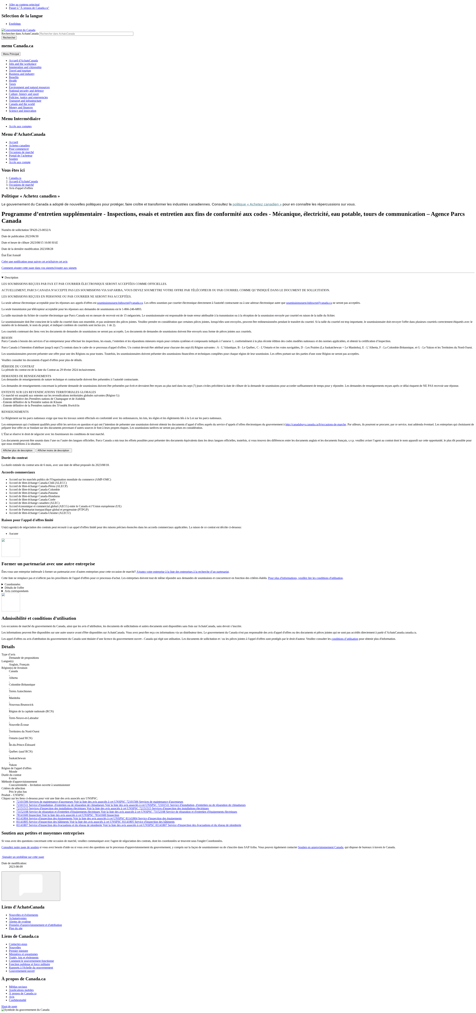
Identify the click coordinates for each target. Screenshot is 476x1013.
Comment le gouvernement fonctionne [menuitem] (31, 960)
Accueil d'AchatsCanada (23, 181)
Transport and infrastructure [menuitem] (25, 100)
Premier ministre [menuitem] (18, 950)
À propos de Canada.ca (22, 993)
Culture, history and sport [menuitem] (24, 94)
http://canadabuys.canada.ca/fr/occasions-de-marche (315, 424)
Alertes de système (20, 921)
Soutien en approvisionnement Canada (320, 847)
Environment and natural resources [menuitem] (29, 87)
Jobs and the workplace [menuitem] (22, 63)
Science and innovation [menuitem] (22, 110)
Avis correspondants (16, 591)
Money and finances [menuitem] (21, 107)
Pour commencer (19, 148)
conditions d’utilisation (345, 638)
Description (11, 277)
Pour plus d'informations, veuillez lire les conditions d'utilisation (305, 578)
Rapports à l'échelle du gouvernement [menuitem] (31, 967)
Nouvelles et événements (23, 914)
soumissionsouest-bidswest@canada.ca (120, 302)
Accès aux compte (19, 162)
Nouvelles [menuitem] (15, 947)
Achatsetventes (18, 918)
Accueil (13, 142)
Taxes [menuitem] (12, 84)
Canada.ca (15, 178)
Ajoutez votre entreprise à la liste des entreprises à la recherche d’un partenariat (182, 571)
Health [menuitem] (13, 80)
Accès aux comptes (20, 126)
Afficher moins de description (54, 450)
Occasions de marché (21, 152)
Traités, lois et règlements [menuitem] (23, 957)
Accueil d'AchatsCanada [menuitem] (23, 60)
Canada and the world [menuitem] (22, 104)
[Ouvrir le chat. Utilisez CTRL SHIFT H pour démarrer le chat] (30, 886)
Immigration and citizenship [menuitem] (25, 67)
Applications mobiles (21, 990)
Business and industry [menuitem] (22, 73)
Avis (11, 996)
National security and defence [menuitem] (26, 90)
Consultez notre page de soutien (20, 847)
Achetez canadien (19, 145)
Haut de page (9, 1006)
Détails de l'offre (14, 587)
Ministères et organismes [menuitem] (23, 954)
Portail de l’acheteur (20, 155)
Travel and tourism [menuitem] (20, 70)
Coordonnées (12, 584)
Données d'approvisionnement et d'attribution (35, 925)
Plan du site (15, 928)
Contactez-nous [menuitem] (18, 944)
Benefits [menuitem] (14, 77)
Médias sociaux (18, 986)
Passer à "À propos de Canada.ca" (29, 7)
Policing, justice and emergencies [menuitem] (28, 97)
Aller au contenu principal (24, 4)
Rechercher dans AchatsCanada (20, 33)
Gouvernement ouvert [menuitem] (22, 970)
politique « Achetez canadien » (257, 204)
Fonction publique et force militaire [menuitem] (29, 964)
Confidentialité (17, 1000)
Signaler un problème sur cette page (23, 856)
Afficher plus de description (18, 450)
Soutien (13, 158)
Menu (11, 54)
